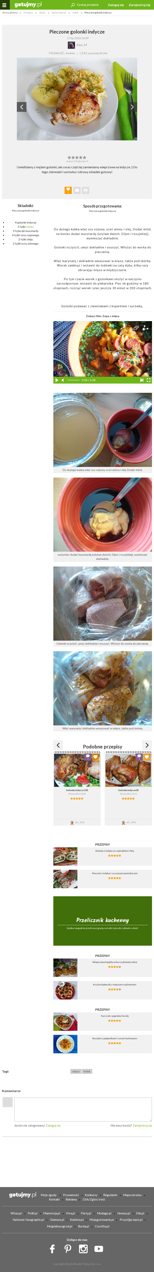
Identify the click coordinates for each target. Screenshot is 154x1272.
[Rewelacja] (85, 157)
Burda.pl (83, 1226)
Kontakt (54, 1199)
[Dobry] (77, 157)
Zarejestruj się (139, 5)
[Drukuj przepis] (85, 190)
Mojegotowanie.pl (101, 1219)
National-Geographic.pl (28, 1219)
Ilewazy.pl (123, 1213)
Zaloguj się (116, 5)
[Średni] (73, 157)
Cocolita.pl (102, 1226)
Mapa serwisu (132, 1195)
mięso (76, 1071)
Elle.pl (140, 1213)
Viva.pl (70, 1213)
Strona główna (10, 12)
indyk (87, 1071)
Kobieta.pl (77, 1219)
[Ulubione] (95, 757)
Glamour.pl (57, 1219)
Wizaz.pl (16, 1213)
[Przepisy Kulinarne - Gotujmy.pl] (28, 4)
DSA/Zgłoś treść (94, 1199)
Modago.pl (104, 1213)
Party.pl (86, 1213)
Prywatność (71, 1195)
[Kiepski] (69, 157)
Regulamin (110, 1195)
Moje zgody (49, 1195)
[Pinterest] (69, 1247)
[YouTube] (100, 1247)
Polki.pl (32, 1213)
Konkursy (91, 1195)
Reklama (71, 1199)
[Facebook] (53, 1247)
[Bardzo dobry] (81, 157)
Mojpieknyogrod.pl (59, 1226)
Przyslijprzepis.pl (131, 1219)
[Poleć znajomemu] (77, 190)
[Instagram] (84, 1247)
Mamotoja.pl (51, 1213)
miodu (30, 226)
